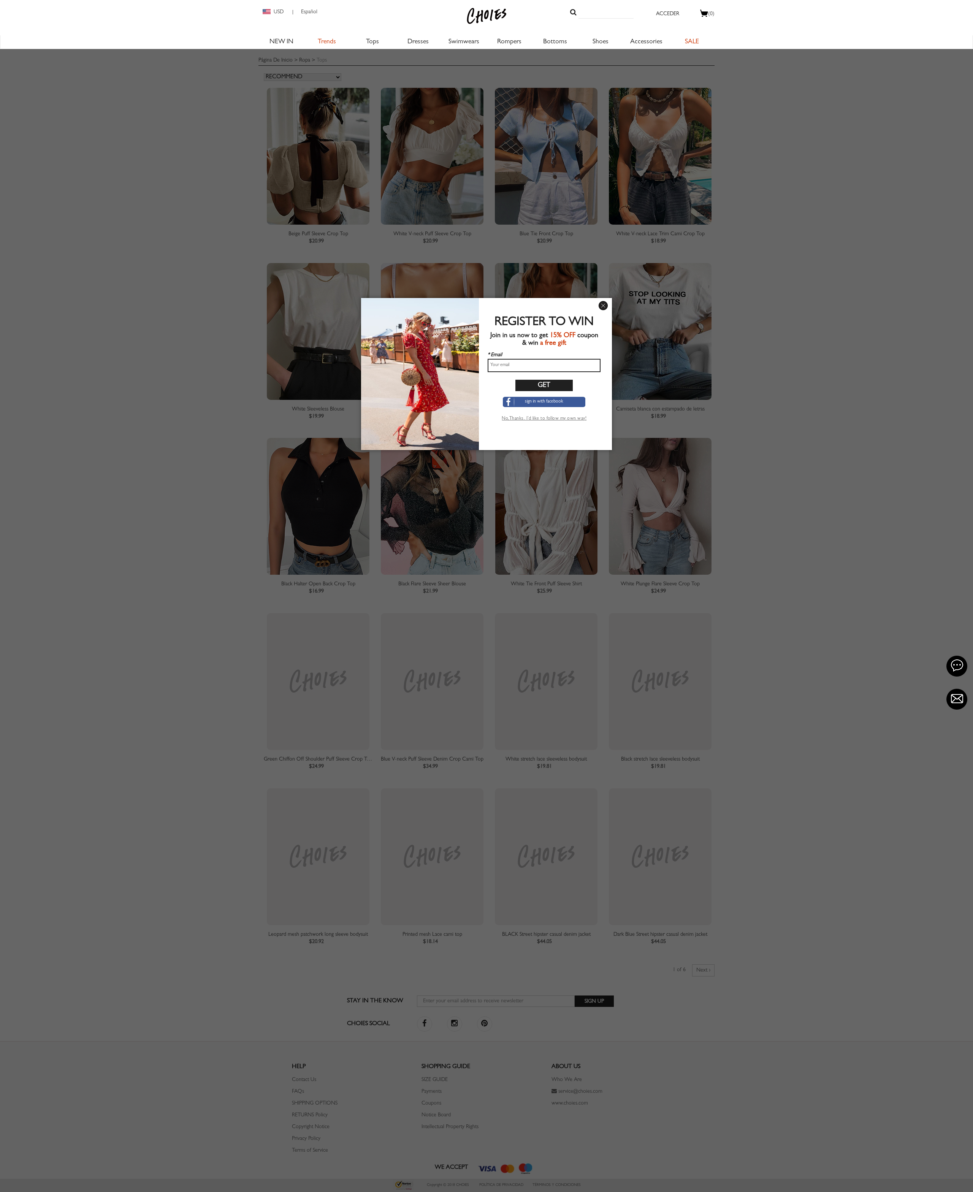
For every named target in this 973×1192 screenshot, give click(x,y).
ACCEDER (667, 14)
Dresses (418, 42)
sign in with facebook (544, 401)
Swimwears (463, 42)
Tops (372, 42)
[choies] (486, 16)
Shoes (601, 42)
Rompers (509, 42)
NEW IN (281, 42)
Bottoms (555, 42)
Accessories (646, 42)
